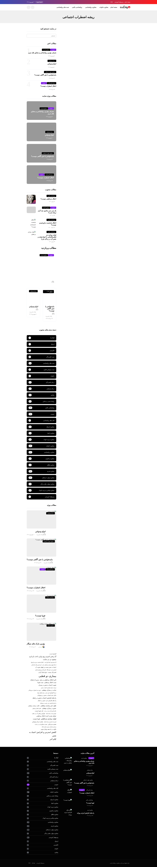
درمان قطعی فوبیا (41, 692)
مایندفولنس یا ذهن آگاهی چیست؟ (45, 75)
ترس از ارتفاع (35, 680)
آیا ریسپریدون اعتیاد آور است (50, 662)
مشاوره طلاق (54, 814)
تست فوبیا (40, 682)
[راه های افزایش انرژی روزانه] (67, 812)
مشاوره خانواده (103, 7)
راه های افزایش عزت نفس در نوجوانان (48, 703)
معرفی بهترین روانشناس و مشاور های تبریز (42, 53)
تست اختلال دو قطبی (50, 682)
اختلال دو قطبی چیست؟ (48, 199)
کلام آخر (53, 739)
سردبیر (40, 647)
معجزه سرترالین (52, 724)
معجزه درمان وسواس (37, 721)
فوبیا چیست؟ (40, 616)
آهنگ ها (56, 757)
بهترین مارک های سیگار (36, 644)
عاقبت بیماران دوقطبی (34, 705)
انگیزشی (56, 845)
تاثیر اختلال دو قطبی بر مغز (48, 680)
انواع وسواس (52, 64)
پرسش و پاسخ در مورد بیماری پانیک (49, 726)
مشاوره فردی (125, 39)
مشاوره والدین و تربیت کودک (50, 818)
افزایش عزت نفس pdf (51, 669)
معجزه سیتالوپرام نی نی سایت (41, 724)
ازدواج (56, 841)
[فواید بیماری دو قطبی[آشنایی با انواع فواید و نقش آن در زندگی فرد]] (31, 233)
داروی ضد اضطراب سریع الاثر (35, 690)
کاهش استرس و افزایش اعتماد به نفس (42, 734)
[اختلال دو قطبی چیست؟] (31, 199)
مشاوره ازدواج (54, 799)
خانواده (56, 848)
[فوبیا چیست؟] (41, 604)
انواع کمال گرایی (42, 672)
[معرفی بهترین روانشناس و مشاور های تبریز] (67, 760)
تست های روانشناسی (63, 7)
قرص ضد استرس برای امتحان (50, 721)
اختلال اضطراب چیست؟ (48, 86)
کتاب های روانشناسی (52, 788)
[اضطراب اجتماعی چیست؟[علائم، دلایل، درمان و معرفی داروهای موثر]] (115, 46)
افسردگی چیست (52, 672)
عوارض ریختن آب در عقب (38, 713)
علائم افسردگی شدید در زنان (50, 711)
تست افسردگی (54, 765)
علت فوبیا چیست (39, 711)
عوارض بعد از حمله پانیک (51, 713)
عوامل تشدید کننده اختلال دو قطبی (46, 716)
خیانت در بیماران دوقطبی (49, 690)
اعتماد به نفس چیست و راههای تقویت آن (45, 667)
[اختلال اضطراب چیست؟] (41, 575)
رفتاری (56, 852)
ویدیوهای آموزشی (118, 2)
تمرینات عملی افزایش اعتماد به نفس (48, 687)
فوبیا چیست (36, 719)
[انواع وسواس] (33, 296)
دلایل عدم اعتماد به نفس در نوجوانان (46, 695)
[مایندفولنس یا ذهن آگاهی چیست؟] (49, 296)
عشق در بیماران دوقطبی (49, 708)
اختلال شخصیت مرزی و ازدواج (37, 662)
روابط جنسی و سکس (52, 796)
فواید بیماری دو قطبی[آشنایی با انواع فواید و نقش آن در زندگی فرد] (47, 237)
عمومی (53, 49)
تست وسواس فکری (52, 769)
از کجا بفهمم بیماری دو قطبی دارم (49, 664)
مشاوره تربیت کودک (52, 807)
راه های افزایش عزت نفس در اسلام (47, 700)
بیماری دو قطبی (47, 675)
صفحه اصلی (127, 2)
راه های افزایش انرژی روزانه (85, 813)
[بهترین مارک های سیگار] (41, 632)
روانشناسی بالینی (77, 7)
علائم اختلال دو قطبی (36, 708)
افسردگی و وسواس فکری (40, 669)
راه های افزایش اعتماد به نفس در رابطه (44, 698)
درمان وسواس (52, 60)
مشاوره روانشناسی (90, 7)
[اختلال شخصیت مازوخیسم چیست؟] (31, 223)
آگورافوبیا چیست (52, 653)
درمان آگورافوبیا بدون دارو (51, 692)
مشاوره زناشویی (53, 810)
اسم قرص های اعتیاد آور (37, 664)
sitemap (33, 863)
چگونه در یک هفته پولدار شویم (48, 729)
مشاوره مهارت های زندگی (51, 833)
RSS (112, 2)
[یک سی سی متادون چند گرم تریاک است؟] (31, 210)
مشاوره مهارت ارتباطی (50, 72)
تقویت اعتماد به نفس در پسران (47, 685)
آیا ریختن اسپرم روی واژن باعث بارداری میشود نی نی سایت (42, 658)
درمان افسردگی (51, 83)
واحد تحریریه (126, 65)
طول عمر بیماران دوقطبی (48, 705)
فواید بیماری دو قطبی (48, 719)
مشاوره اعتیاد (46, 207)
